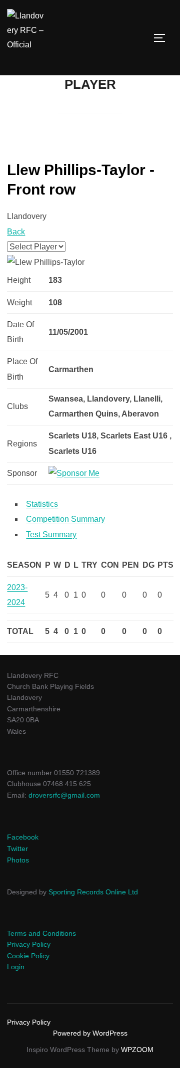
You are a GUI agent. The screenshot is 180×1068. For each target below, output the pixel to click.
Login (15, 967)
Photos (18, 860)
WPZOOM (137, 1050)
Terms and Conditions (41, 933)
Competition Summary (65, 519)
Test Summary (51, 534)
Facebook (22, 837)
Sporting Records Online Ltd (93, 892)
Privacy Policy (28, 944)
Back (16, 231)
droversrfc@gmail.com (64, 795)
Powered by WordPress (90, 1033)
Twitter (17, 849)
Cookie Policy (28, 956)
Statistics (42, 504)
